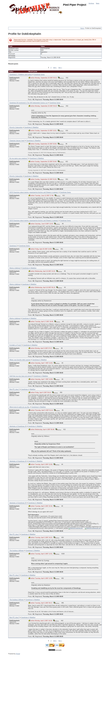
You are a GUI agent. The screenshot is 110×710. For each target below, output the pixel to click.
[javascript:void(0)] (76, 528)
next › (55, 67)
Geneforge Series (39, 74)
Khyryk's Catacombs (15, 127)
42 (33, 99)
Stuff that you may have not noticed (20, 376)
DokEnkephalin (14, 78)
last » (60, 67)
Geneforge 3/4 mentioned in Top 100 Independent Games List (28, 103)
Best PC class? (14, 389)
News (97, 3)
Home (82, 28)
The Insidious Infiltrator (16, 550)
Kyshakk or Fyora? (15, 345)
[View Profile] (61, 77)
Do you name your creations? (18, 158)
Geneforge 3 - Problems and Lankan (20, 74)
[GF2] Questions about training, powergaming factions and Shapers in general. (33, 192)
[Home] (36, 9)
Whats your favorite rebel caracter (20, 360)
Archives (91, 3)
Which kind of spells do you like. (19, 407)
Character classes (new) (16, 140)
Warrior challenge (14, 268)
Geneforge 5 (13, 246)
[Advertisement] (47, 20)
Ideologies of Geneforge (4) (17, 426)
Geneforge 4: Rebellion (31, 127)
